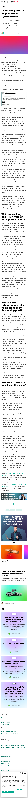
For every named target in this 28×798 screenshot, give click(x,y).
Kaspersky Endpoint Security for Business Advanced (13, 747)
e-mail (12, 510)
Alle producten (4, 736)
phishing (19, 510)
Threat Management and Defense (9, 759)
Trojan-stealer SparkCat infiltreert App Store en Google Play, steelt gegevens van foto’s (14, 690)
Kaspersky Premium (5, 722)
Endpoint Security (5, 761)
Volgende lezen (6, 568)
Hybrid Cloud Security (6, 763)
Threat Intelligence (5, 768)
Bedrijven (3, 727)
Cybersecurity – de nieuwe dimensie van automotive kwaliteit (13, 573)
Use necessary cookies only (14, 795)
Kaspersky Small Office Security (8, 731)
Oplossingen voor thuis (7, 714)
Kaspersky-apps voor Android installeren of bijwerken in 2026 (14, 619)
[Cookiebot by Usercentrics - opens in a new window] (20, 773)
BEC (4, 6)
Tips (15, 614)
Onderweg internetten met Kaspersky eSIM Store (14, 662)
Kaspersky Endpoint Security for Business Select (12, 745)
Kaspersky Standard (5, 717)
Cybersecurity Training (6, 765)
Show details (20, 789)
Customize (19, 791)
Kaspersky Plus (4, 720)
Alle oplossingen (5, 724)
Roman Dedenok (8, 33)
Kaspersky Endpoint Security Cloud (9, 733)
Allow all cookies (7, 791)
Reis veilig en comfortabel (14, 643)
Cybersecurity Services (6, 756)
